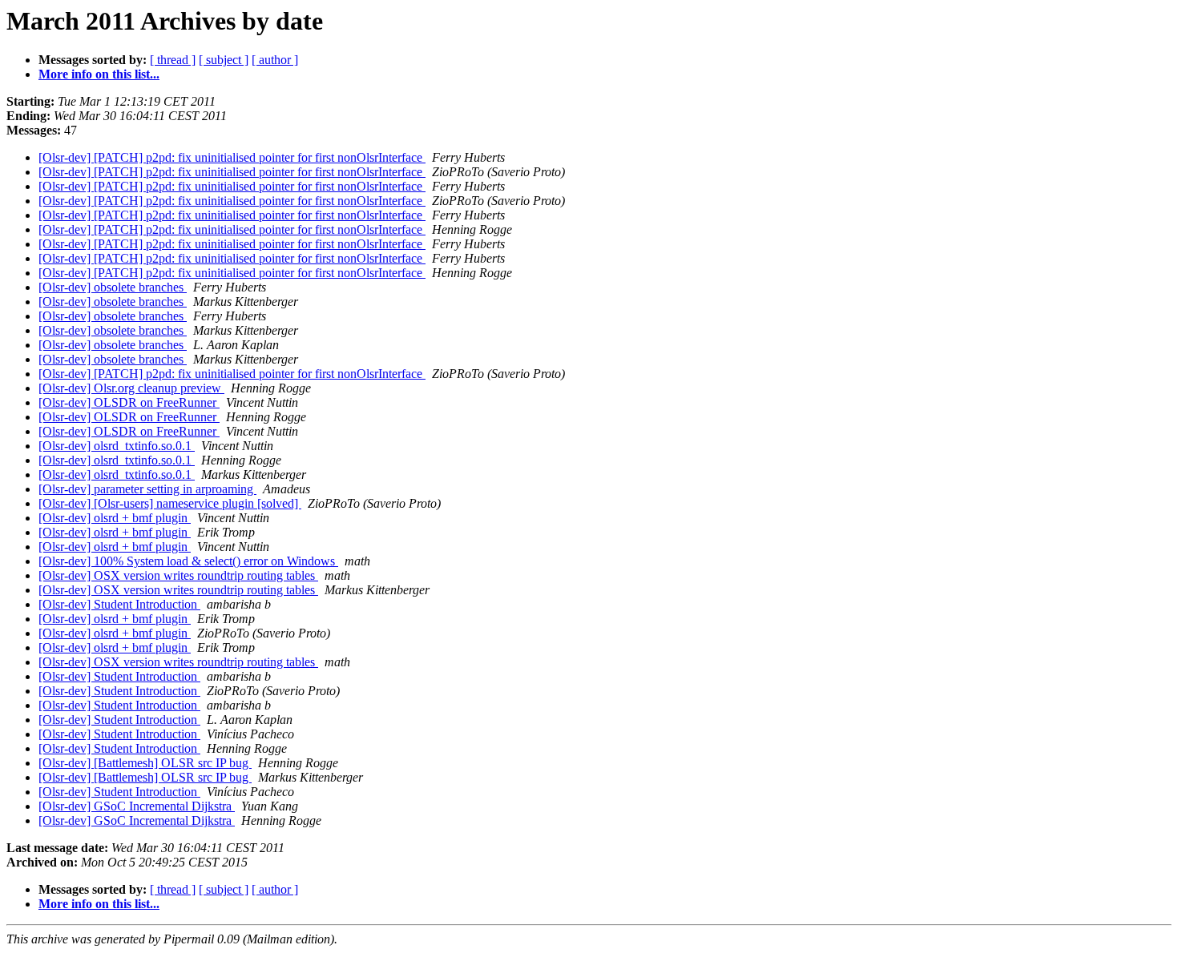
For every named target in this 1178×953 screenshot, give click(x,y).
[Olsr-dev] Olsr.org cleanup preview (131, 388)
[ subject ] (223, 59)
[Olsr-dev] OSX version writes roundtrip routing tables (178, 575)
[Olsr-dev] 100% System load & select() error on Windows (188, 561)
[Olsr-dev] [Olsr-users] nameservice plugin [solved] (169, 503)
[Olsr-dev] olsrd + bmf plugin (114, 518)
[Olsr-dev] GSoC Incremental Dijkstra (136, 806)
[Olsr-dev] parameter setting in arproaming (147, 489)
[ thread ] (173, 59)
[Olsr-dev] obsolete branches (112, 287)
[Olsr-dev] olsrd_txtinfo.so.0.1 (116, 445)
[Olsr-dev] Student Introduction (119, 604)
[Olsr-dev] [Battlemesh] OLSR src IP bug (145, 763)
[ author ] (275, 59)
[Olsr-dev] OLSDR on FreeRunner (129, 402)
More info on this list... (98, 74)
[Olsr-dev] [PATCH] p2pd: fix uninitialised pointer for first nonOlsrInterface (232, 157)
